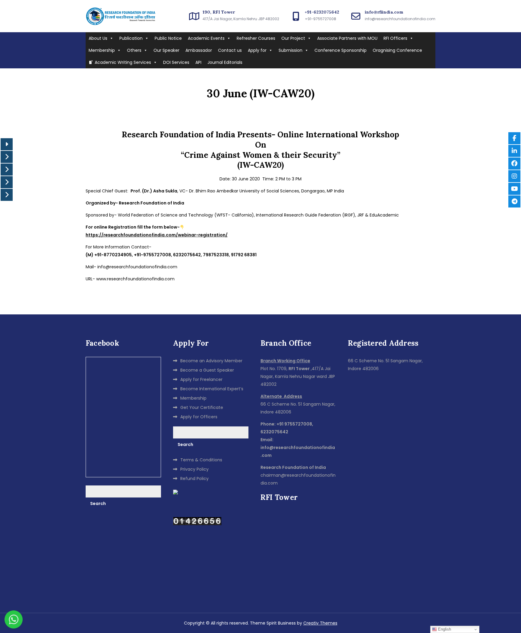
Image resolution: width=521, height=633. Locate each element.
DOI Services (176, 62)
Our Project (293, 38)
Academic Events (206, 38)
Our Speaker (166, 50)
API (198, 62)
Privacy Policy (194, 469)
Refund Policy (194, 479)
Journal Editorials (224, 62)
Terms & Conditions (201, 460)
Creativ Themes (320, 623)
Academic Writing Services (123, 62)
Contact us (230, 50)
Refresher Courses (256, 38)
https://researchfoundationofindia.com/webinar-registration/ (157, 235)
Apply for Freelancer (201, 379)
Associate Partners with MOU (347, 38)
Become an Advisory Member (211, 361)
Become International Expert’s (211, 389)
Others (134, 50)
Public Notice (168, 38)
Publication (131, 38)
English (444, 629)
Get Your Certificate (201, 407)
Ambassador (198, 50)
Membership (102, 50)
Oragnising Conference (397, 50)
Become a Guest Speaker (207, 370)
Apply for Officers (198, 417)
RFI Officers (395, 38)
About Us (98, 38)
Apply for (257, 50)
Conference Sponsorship (340, 50)
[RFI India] (175, 492)
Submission (290, 50)
